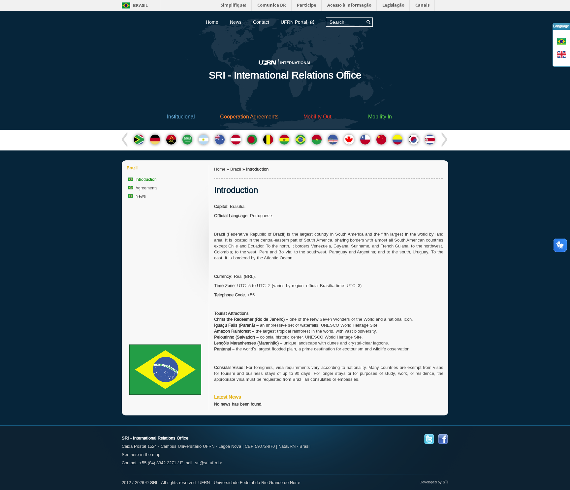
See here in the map (141, 454)
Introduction (146, 179)
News (235, 22)
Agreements (146, 188)
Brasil (140, 5)
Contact (261, 22)
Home (212, 22)
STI (445, 482)
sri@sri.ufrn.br (208, 462)
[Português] (562, 41)
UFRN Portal (294, 22)
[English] (562, 54)
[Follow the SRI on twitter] (429, 438)
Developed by (431, 482)
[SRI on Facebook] (443, 438)
